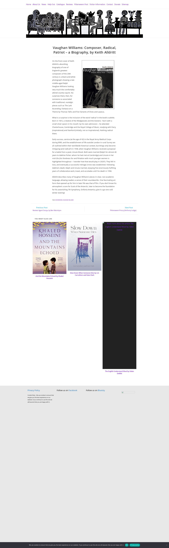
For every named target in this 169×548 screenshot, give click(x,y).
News (44, 4)
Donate (117, 4)
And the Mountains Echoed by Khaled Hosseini (49, 277)
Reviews (69, 4)
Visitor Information (97, 4)
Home (28, 4)
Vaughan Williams (68, 200)
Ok (127, 545)
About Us (36, 4)
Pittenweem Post (81, 4)
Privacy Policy (34, 390)
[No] (167, 545)
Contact (110, 4)
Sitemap (125, 4)
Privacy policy (134, 545)
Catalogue (60, 4)
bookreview (58, 200)
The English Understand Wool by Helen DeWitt (119, 372)
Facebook (73, 390)
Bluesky (101, 390)
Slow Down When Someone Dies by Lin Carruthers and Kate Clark (84, 274)
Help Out (51, 4)
